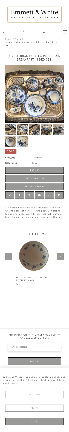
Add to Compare (34, 186)
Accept (34, 421)
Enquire (34, 170)
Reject (34, 408)
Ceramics (20, 39)
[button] (44, 32)
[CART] (4, 32)
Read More (34, 394)
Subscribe (34, 361)
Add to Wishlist (34, 178)
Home (8, 39)
